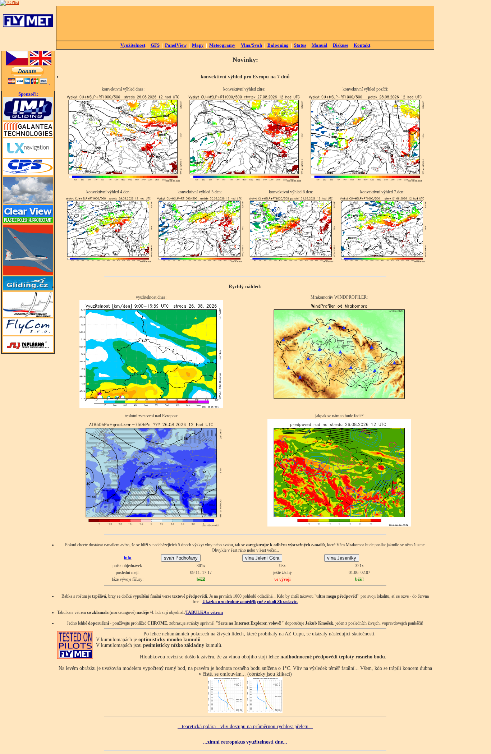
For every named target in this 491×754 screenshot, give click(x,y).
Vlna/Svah (251, 45)
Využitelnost (132, 45)
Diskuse (340, 45)
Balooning (278, 45)
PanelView (176, 45)
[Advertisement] (245, 23)
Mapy (198, 45)
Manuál (319, 45)
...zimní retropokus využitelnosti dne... (245, 742)
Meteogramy (222, 45)
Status (300, 45)
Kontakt (362, 45)
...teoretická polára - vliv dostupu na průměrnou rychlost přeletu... (245, 726)
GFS (155, 45)
